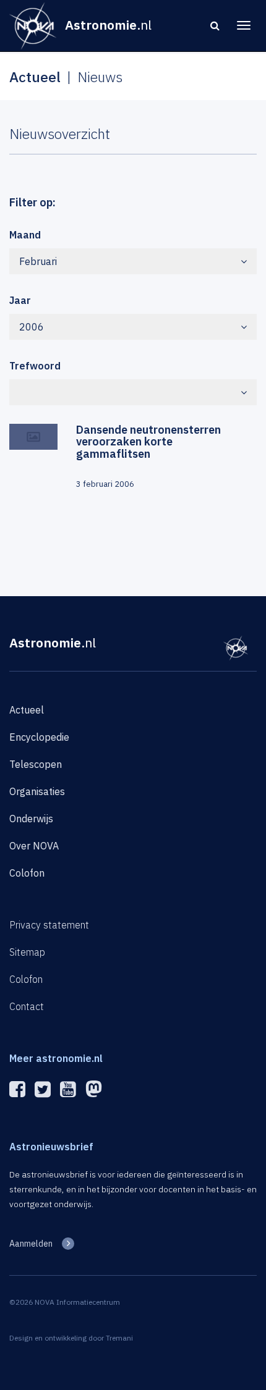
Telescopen (35, 764)
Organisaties (37, 791)
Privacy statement (49, 925)
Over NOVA (34, 846)
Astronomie (52, 642)
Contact (26, 1006)
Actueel (26, 710)
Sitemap (27, 952)
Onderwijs (31, 818)
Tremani (119, 1337)
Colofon (27, 873)
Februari (38, 261)
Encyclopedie (39, 737)
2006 (31, 327)
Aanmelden (31, 1243)
